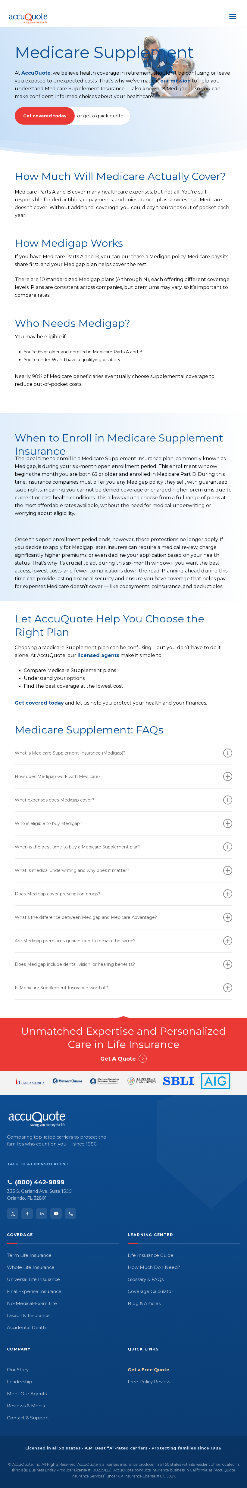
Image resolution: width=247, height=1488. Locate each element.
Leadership (19, 1381)
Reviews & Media (26, 1406)
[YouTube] (56, 1213)
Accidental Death (26, 1327)
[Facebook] (27, 1213)
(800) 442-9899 (39, 1182)
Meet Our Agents (27, 1394)
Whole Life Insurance (31, 1267)
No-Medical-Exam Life (32, 1303)
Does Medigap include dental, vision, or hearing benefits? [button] (75, 964)
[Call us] (70, 1213)
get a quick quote (103, 116)
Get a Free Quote (148, 1369)
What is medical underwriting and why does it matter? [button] (72, 870)
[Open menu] (232, 16)
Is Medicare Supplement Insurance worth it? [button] (61, 987)
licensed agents (98, 655)
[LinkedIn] (41, 1213)
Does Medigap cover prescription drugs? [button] (57, 894)
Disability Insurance (28, 1315)
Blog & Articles (144, 1303)
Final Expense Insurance (34, 1291)
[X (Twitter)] (12, 1213)
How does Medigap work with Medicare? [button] (58, 776)
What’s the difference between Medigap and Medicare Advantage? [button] (86, 917)
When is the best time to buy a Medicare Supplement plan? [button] (78, 847)
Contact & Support (28, 1418)
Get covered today (44, 116)
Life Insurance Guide (151, 1255)
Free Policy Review (149, 1381)
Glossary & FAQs (146, 1279)
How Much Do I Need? (154, 1267)
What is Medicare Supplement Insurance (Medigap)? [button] (70, 753)
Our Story (18, 1369)
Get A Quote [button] (118, 1059)
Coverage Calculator (150, 1291)
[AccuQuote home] (28, 16)
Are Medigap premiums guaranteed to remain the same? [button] (75, 941)
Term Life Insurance (29, 1255)
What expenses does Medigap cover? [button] (54, 800)
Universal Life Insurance (33, 1279)
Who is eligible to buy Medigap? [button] (48, 823)
